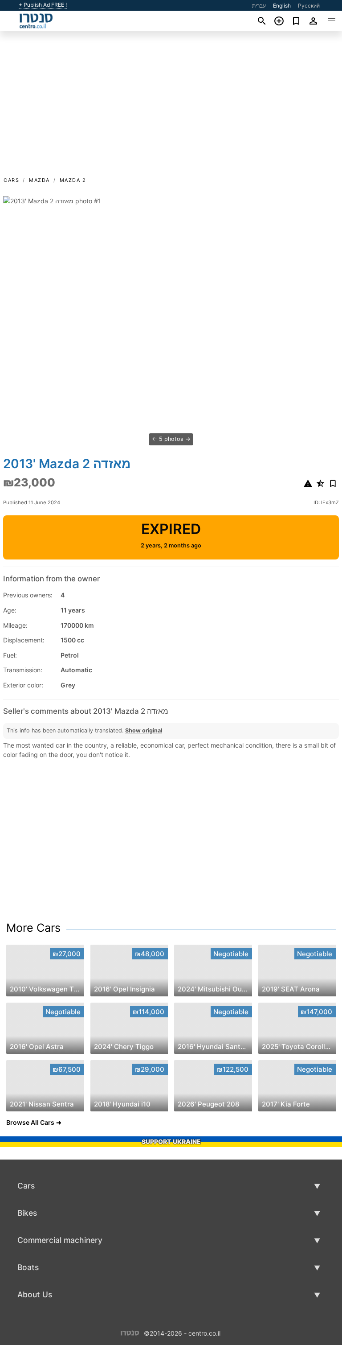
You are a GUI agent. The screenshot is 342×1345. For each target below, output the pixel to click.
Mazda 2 (73, 180)
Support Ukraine (171, 1141)
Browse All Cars (30, 1122)
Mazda (39, 180)
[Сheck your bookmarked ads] (296, 21)
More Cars (33, 927)
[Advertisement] (171, 108)
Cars (11, 180)
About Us (34, 1294)
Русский (309, 5)
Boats (28, 1267)
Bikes (27, 1212)
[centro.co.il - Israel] (130, 1332)
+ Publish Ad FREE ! (43, 5)
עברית (259, 5)
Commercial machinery (59, 1240)
